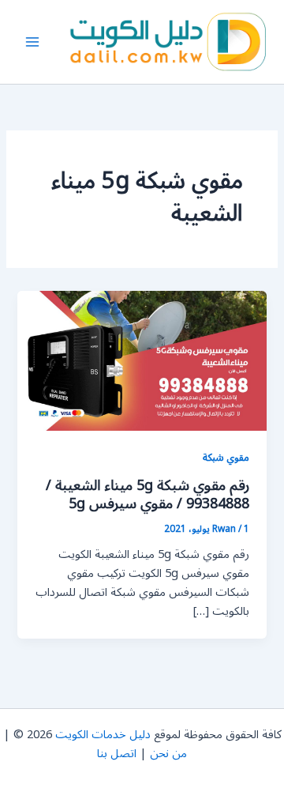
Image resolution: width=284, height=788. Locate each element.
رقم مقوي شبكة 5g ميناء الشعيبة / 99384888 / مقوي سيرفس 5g (147, 494)
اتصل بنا (116, 753)
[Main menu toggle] (32, 41)
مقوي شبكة (226, 457)
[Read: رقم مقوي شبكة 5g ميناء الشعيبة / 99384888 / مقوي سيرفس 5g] (141, 360)
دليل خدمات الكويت (103, 734)
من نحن (168, 753)
